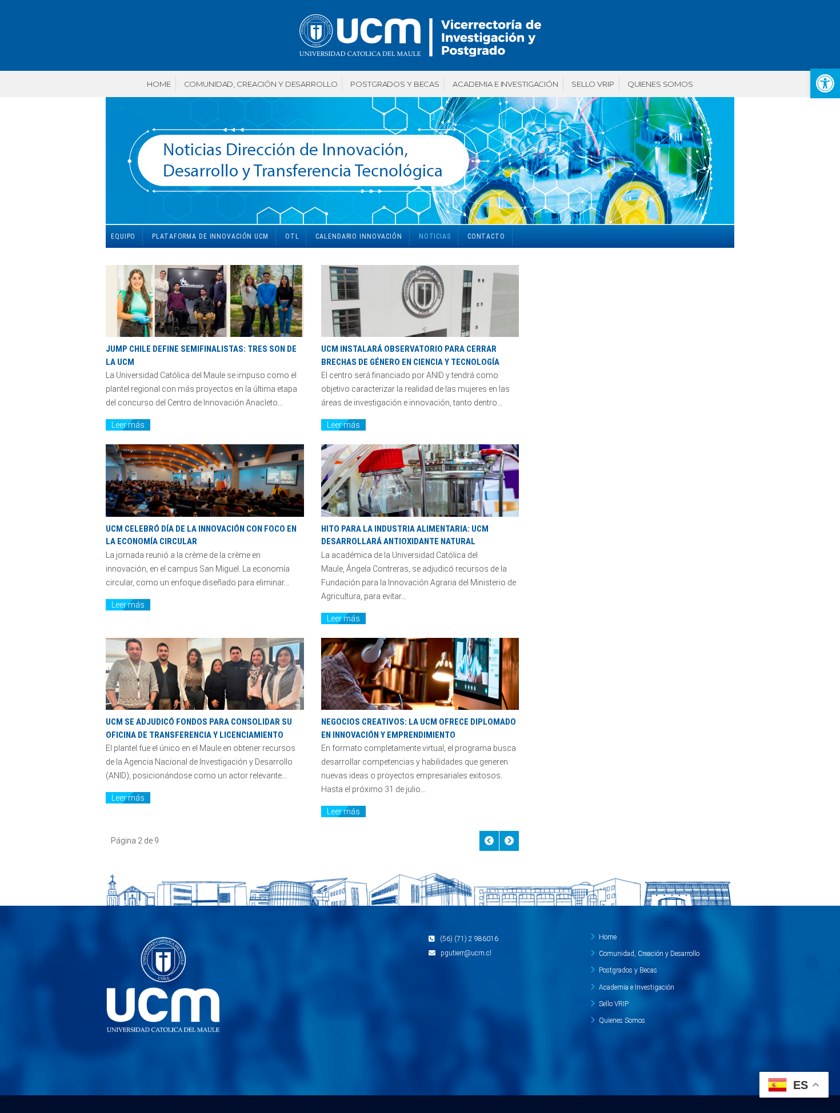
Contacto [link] (486, 236)
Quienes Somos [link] (660, 84)
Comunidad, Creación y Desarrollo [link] (261, 84)
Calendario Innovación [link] (358, 236)
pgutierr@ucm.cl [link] (466, 953)
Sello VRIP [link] (592, 84)
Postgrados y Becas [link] (394, 84)
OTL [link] (292, 236)
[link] (825, 83)
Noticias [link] (435, 236)
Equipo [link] (123, 236)
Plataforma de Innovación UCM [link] (210, 236)
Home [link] (158, 84)
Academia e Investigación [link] (505, 84)
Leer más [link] (128, 424)
